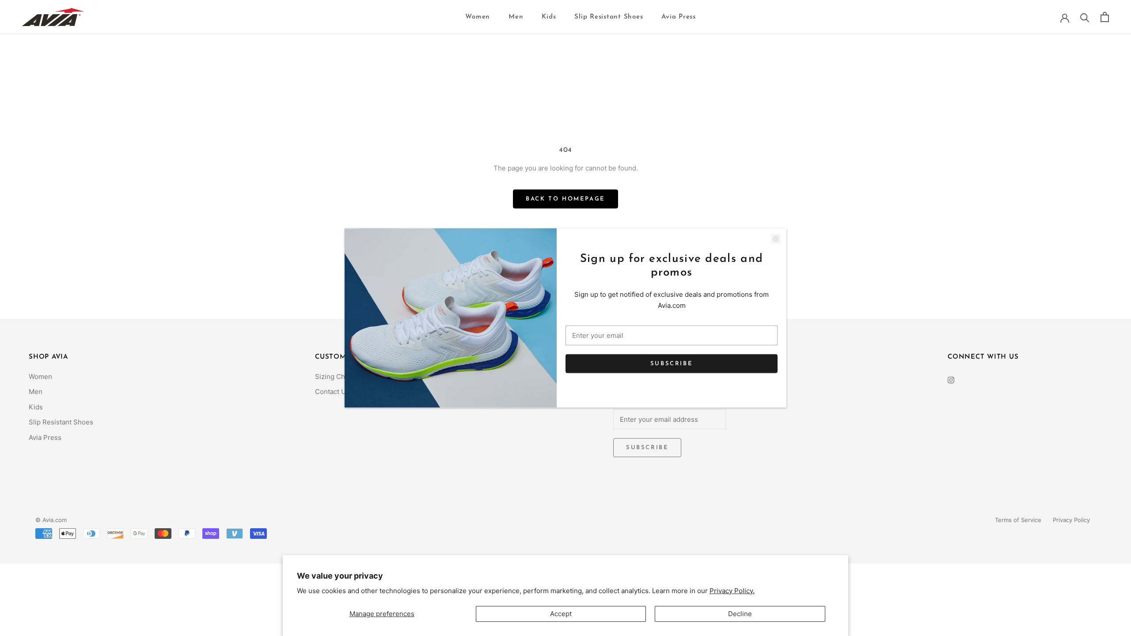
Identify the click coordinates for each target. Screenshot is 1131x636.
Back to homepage (565, 199)
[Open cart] (1105, 17)
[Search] (1084, 17)
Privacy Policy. (732, 591)
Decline (740, 614)
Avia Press (678, 17)
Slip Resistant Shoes (608, 17)
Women (477, 17)
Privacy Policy (1071, 519)
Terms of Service (1018, 519)
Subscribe (671, 363)
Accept (561, 614)
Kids (549, 17)
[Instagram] (951, 380)
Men (516, 17)
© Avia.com (51, 519)
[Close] (775, 239)
